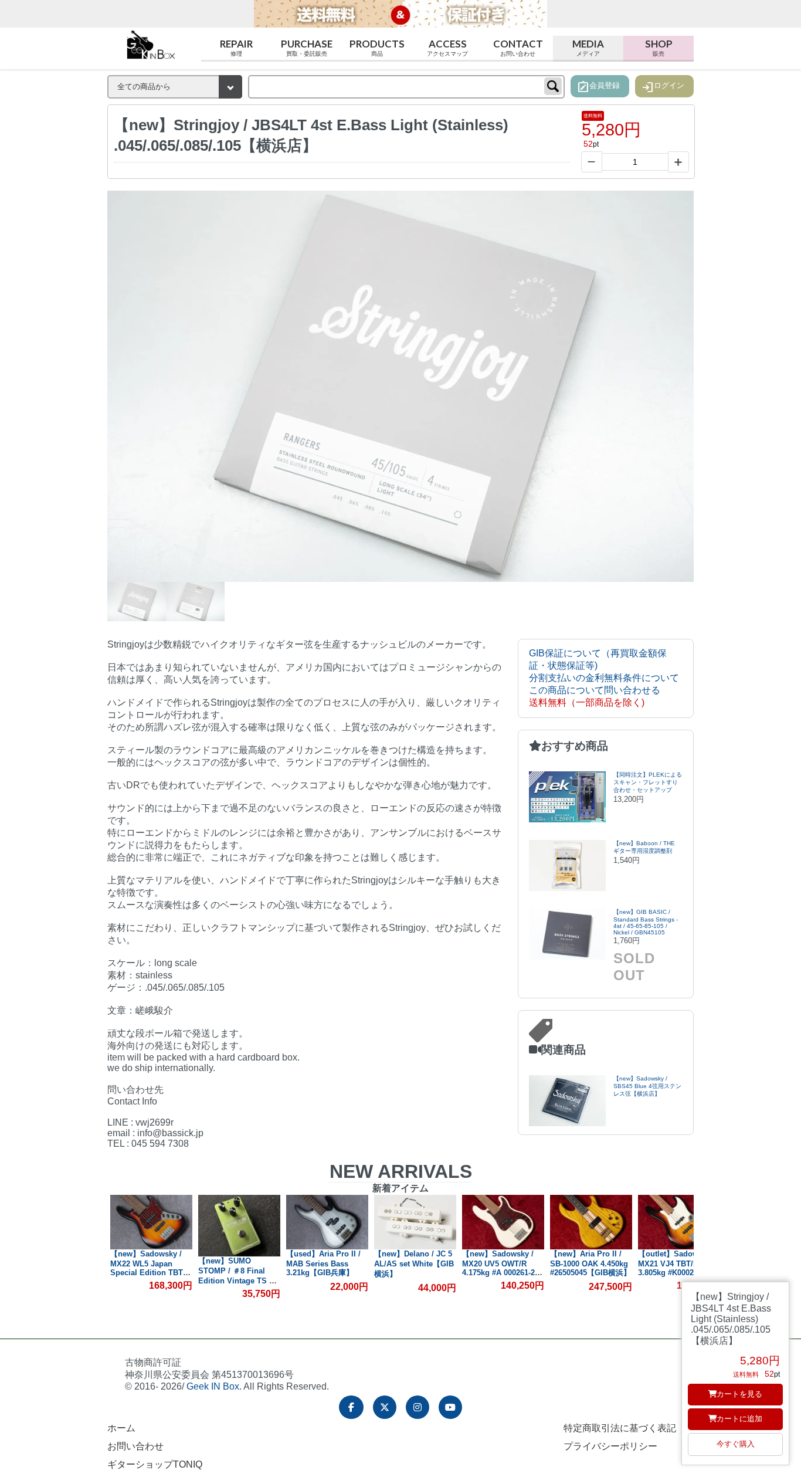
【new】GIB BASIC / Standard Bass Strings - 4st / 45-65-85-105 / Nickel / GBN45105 (645, 922)
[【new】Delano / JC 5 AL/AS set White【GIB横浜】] (415, 1222)
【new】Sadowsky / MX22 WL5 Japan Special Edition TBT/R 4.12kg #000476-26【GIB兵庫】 (150, 1272)
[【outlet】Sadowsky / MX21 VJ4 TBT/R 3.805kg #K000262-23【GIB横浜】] (679, 1222)
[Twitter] (384, 1407)
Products (377, 46)
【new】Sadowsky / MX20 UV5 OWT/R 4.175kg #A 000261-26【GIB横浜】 (500, 1267)
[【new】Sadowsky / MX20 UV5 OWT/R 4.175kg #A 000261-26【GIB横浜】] (503, 1222)
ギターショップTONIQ (154, 1464)
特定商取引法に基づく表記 (620, 1428)
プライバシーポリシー (610, 1446)
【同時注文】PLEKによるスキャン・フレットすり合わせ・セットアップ (647, 782)
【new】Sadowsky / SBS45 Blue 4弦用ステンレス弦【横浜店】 (647, 1086)
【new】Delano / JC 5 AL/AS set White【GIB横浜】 (414, 1263)
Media (588, 46)
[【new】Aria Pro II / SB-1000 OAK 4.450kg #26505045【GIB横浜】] (591, 1222)
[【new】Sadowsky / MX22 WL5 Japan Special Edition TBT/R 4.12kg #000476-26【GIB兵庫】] (151, 1222)
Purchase (306, 46)
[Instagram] (417, 1407)
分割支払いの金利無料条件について (604, 678)
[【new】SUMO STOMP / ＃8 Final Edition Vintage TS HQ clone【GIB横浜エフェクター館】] (239, 1225)
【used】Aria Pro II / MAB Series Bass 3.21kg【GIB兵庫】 (323, 1263)
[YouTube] (450, 1407)
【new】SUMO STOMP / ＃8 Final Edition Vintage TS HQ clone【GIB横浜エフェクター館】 (239, 1280)
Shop (659, 46)
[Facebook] (351, 1407)
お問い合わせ (135, 1446)
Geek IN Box (212, 1386)
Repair (236, 46)
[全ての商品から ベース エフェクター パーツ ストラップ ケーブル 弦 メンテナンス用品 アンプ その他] (174, 87)
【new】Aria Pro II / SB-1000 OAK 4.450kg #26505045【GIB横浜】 (590, 1263)
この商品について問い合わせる (594, 690)
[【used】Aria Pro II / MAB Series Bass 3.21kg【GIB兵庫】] (327, 1222)
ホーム (121, 1428)
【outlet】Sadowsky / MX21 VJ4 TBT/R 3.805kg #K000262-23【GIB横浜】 (676, 1267)
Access (447, 46)
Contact (518, 46)
